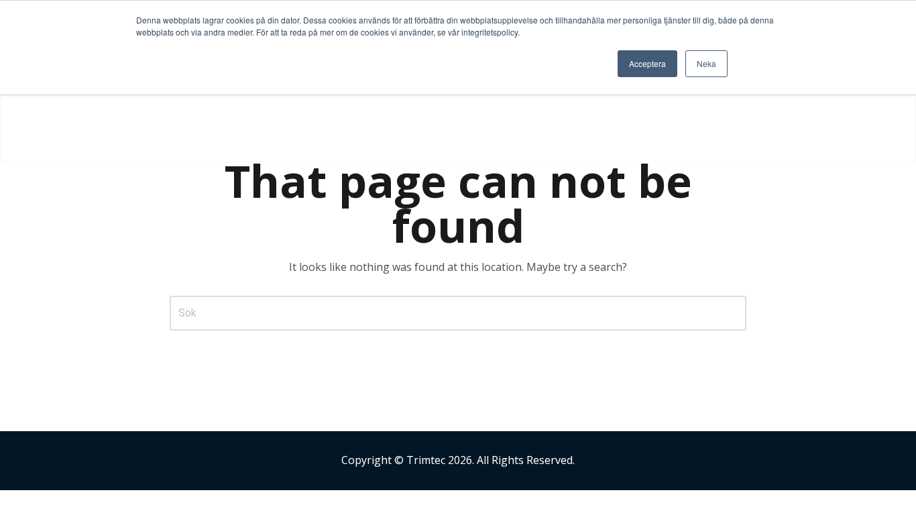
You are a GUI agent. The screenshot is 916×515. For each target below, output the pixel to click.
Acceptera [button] (647, 63)
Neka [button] (706, 63)
